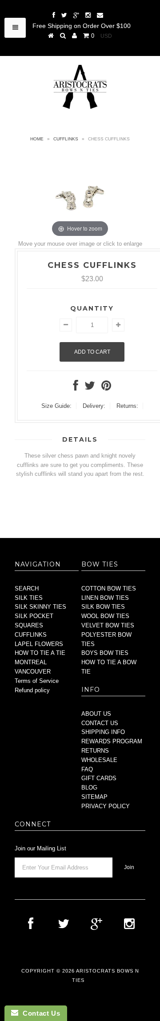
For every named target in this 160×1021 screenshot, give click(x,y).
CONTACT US (99, 723)
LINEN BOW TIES (105, 597)
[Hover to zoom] (80, 195)
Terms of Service (37, 681)
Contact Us (39, 1013)
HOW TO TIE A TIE (40, 653)
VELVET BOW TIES (107, 625)
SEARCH (27, 588)
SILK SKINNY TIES (40, 606)
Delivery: (94, 406)
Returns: (127, 406)
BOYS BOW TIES (104, 653)
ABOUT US (96, 713)
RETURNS (95, 750)
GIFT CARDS (98, 778)
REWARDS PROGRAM (111, 741)
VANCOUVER (33, 671)
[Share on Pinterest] (106, 387)
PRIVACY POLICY (105, 806)
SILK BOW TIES (103, 606)
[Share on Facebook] (75, 387)
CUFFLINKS (31, 634)
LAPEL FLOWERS (39, 644)
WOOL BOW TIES (105, 616)
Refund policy (32, 690)
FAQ (87, 769)
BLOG (89, 787)
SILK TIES (29, 597)
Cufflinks (65, 138)
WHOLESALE (99, 760)
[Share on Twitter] (89, 387)
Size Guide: (56, 406)
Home (37, 138)
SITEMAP (94, 797)
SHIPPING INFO (103, 732)
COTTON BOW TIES (108, 588)
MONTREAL (31, 662)
